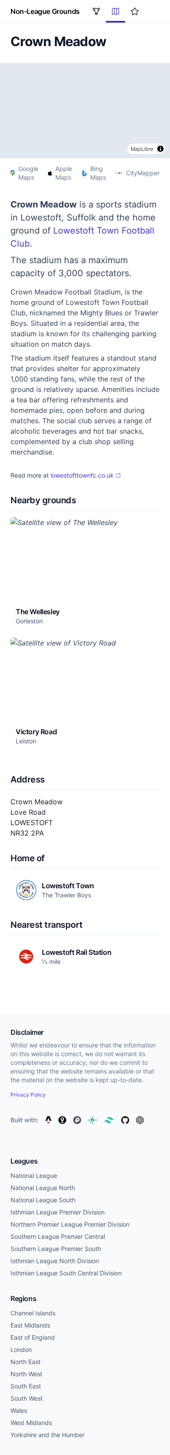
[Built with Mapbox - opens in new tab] (77, 1120)
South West (26, 1398)
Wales (18, 1410)
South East (25, 1386)
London (21, 1349)
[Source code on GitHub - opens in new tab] (125, 1120)
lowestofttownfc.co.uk (82, 475)
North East (25, 1361)
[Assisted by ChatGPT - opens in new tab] (140, 1120)
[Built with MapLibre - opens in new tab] (62, 1120)
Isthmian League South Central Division (66, 1273)
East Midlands (30, 1325)
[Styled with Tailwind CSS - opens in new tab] (109, 1120)
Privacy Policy (28, 1094)
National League (33, 1175)
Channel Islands (32, 1313)
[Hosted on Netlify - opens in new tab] (92, 1120)
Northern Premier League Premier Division (69, 1224)
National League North (42, 1187)
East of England (32, 1337)
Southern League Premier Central (57, 1236)
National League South (42, 1200)
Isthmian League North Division (54, 1260)
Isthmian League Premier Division (57, 1212)
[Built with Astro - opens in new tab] (48, 1120)
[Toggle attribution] (160, 149)
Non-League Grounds (45, 11)
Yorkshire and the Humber (47, 1434)
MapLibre (142, 148)
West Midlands (31, 1422)
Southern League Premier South (55, 1248)
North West (26, 1374)
